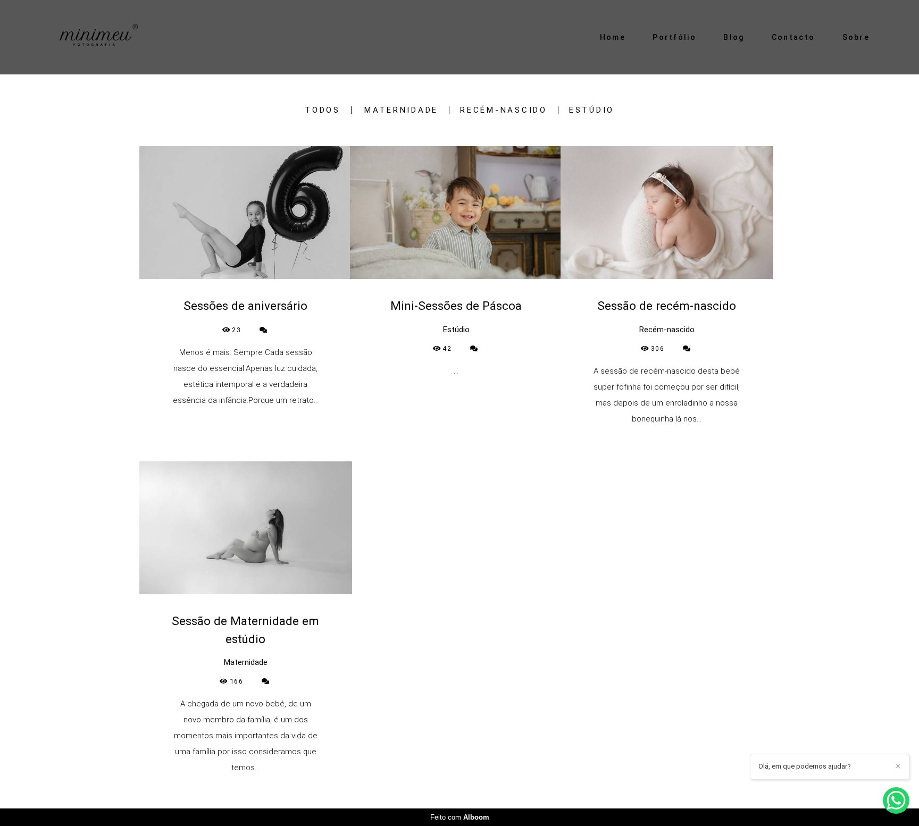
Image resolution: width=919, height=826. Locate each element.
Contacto (793, 37)
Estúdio (591, 110)
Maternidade (401, 110)
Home (612, 37)
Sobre (856, 37)
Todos (322, 110)
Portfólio (674, 37)
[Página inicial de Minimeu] (116, 37)
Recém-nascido (503, 110)
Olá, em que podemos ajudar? (804, 766)
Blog (733, 37)
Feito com (459, 817)
